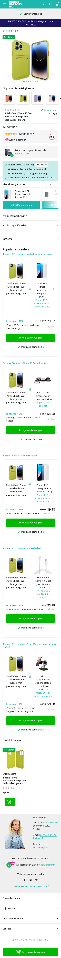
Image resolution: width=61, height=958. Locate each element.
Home (16, 30)
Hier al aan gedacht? (14, 184)
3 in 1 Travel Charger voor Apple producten (43, 396)
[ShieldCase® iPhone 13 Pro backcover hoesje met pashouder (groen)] (15, 759)
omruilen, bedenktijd (28, 173)
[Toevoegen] (10, 802)
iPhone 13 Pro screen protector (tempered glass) (42, 290)
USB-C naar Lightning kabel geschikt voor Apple (43, 582)
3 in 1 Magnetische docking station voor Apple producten (43, 683)
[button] (24, 81)
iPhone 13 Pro (22, 153)
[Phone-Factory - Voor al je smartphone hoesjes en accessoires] (22, 4)
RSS (46, 939)
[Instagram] (30, 880)
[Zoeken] (44, 4)
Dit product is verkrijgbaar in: (18, 88)
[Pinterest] (36, 880)
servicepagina (40, 847)
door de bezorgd (29, 177)
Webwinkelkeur (46, 864)
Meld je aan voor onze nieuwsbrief (30, 886)
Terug (8, 30)
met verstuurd (27, 169)
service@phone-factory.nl (45, 836)
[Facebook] (24, 880)
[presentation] (3, 59)
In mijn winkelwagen (33, 952)
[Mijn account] (50, 4)
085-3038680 (51, 822)
